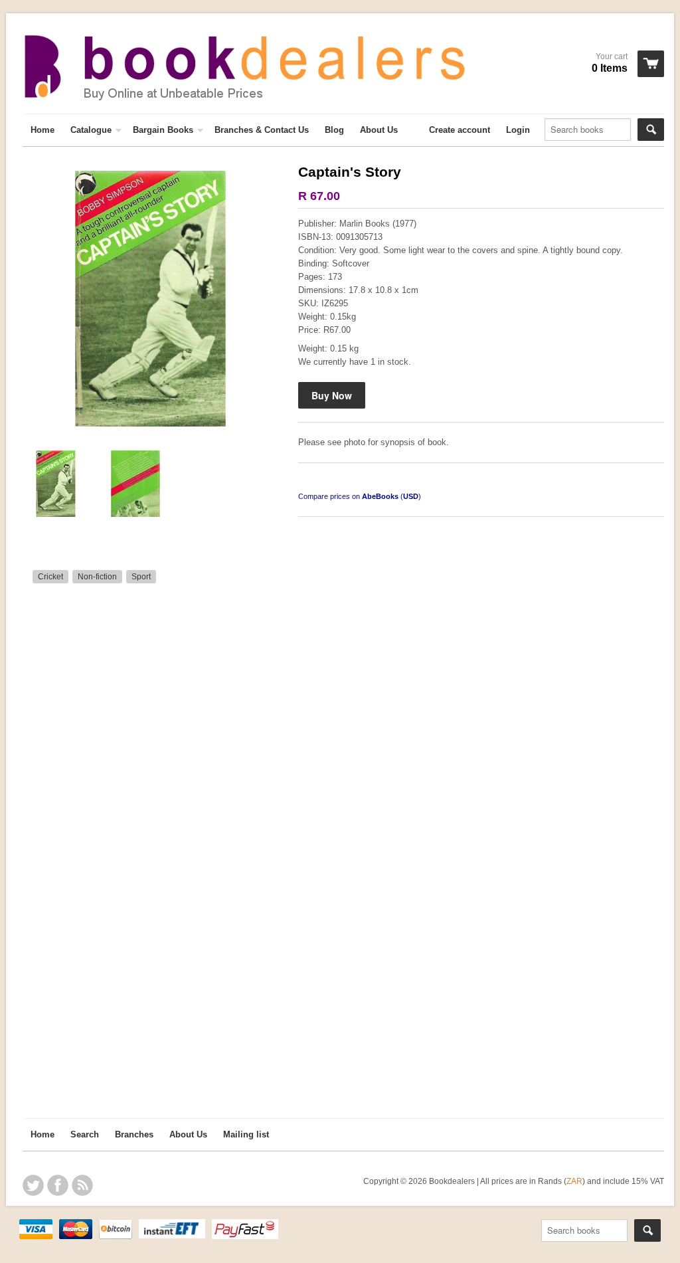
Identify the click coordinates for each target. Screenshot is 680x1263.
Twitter (33, 1185)
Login (518, 130)
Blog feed (82, 1185)
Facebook (57, 1185)
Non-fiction (97, 576)
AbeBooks (380, 496)
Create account (459, 130)
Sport (141, 576)
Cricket (50, 576)
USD (410, 496)
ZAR (574, 1181)
